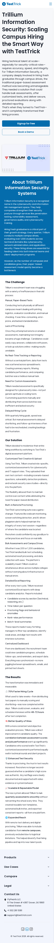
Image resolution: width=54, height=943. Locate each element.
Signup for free (26, 123)
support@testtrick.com (19, 915)
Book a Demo (26, 132)
